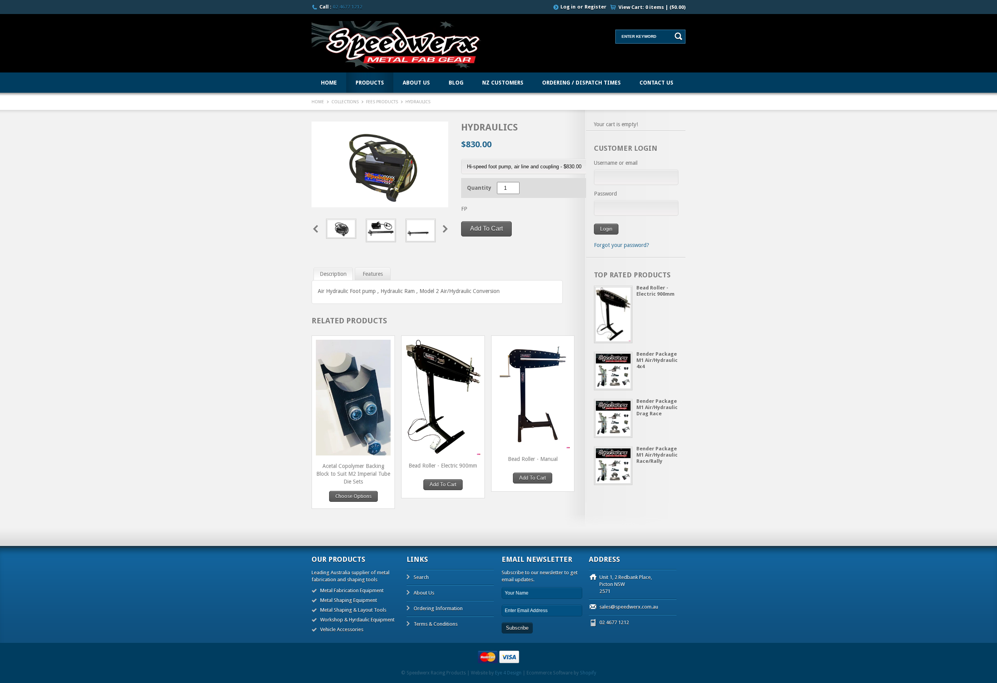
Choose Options (353, 496)
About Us (416, 82)
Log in (568, 7)
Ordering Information (438, 608)
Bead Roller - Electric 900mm (655, 291)
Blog (456, 82)
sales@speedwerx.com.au (628, 607)
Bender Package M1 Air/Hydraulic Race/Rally (657, 455)
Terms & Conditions (436, 624)
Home (329, 82)
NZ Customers (502, 82)
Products (370, 82)
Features (373, 274)
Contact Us (656, 82)
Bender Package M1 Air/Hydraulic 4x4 (657, 360)
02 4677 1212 (347, 7)
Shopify (588, 673)
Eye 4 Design (508, 673)
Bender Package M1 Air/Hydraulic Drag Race (657, 407)
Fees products (382, 101)
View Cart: (651, 7)
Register (595, 7)
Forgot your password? (621, 245)
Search (421, 577)
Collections (345, 101)
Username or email (616, 163)
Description (333, 274)
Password (605, 194)
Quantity (479, 188)
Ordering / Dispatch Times (581, 82)
